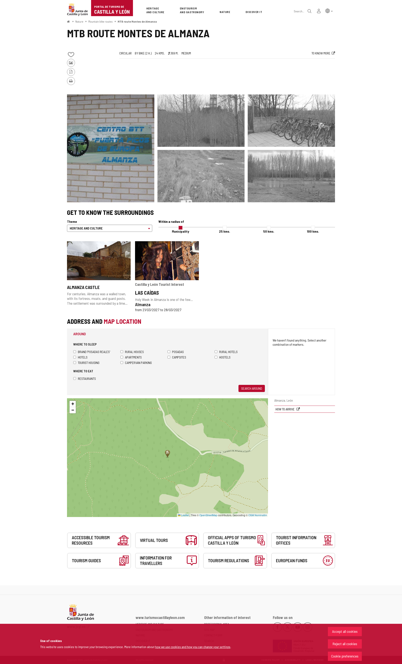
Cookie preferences (344, 656)
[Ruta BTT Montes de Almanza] (110, 148)
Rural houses (134, 352)
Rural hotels (228, 352)
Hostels (225, 357)
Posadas (178, 352)
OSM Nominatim (257, 515)
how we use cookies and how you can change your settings (192, 647)
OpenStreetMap (208, 515)
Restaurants (87, 378)
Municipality (180, 231)
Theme (72, 221)
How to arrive (285, 409)
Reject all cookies (344, 643)
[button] (329, 10)
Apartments (133, 357)
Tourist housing (88, 363)
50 (268, 231)
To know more (321, 53)
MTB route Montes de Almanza (137, 21)
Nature (79, 21)
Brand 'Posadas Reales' (94, 352)
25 (224, 231)
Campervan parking (138, 363)
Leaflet (184, 515)
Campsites (179, 357)
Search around (251, 388)
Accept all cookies (345, 631)
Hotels (83, 357)
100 (313, 231)
